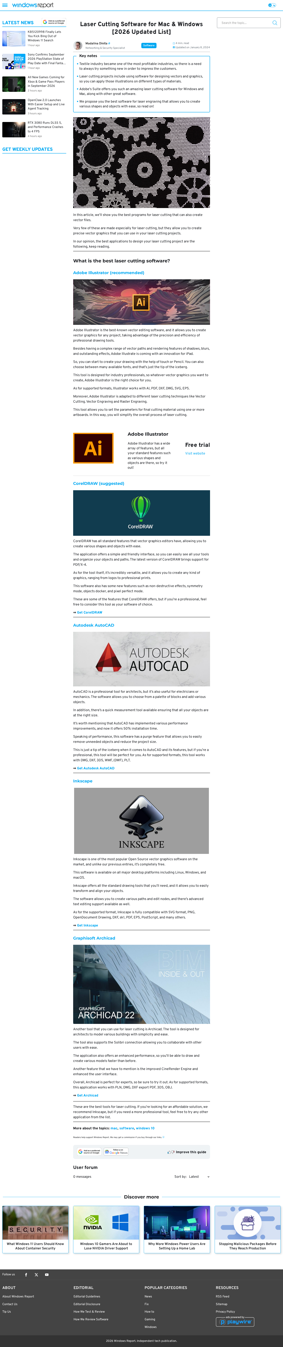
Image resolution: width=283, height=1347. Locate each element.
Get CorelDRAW (89, 612)
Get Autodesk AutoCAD (96, 768)
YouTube (47, 1274)
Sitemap (221, 1304)
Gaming (150, 1319)
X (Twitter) (36, 1274)
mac (114, 1128)
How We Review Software (91, 1319)
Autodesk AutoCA (92, 625)
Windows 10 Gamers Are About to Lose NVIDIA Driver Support (106, 1246)
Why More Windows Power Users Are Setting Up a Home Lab (176, 1246)
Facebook (26, 1274)
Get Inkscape (87, 925)
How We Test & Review (89, 1312)
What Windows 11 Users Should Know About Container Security (35, 1246)
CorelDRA (83, 483)
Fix (147, 1304)
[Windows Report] (32, 5)
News (148, 1297)
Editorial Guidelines (87, 1297)
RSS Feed (222, 1297)
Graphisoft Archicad (94, 938)
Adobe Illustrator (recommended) (108, 272)
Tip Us (6, 1312)
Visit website (195, 453)
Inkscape (82, 781)
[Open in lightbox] (141, 302)
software (126, 1128)
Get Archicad (87, 1095)
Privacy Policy (225, 1312)
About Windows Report (18, 1297)
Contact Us (10, 1304)
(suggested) (111, 483)
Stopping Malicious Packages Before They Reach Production (247, 1246)
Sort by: (180, 1177)
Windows (151, 1327)
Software (149, 45)
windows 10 (145, 1128)
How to (149, 1312)
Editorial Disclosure (87, 1304)
